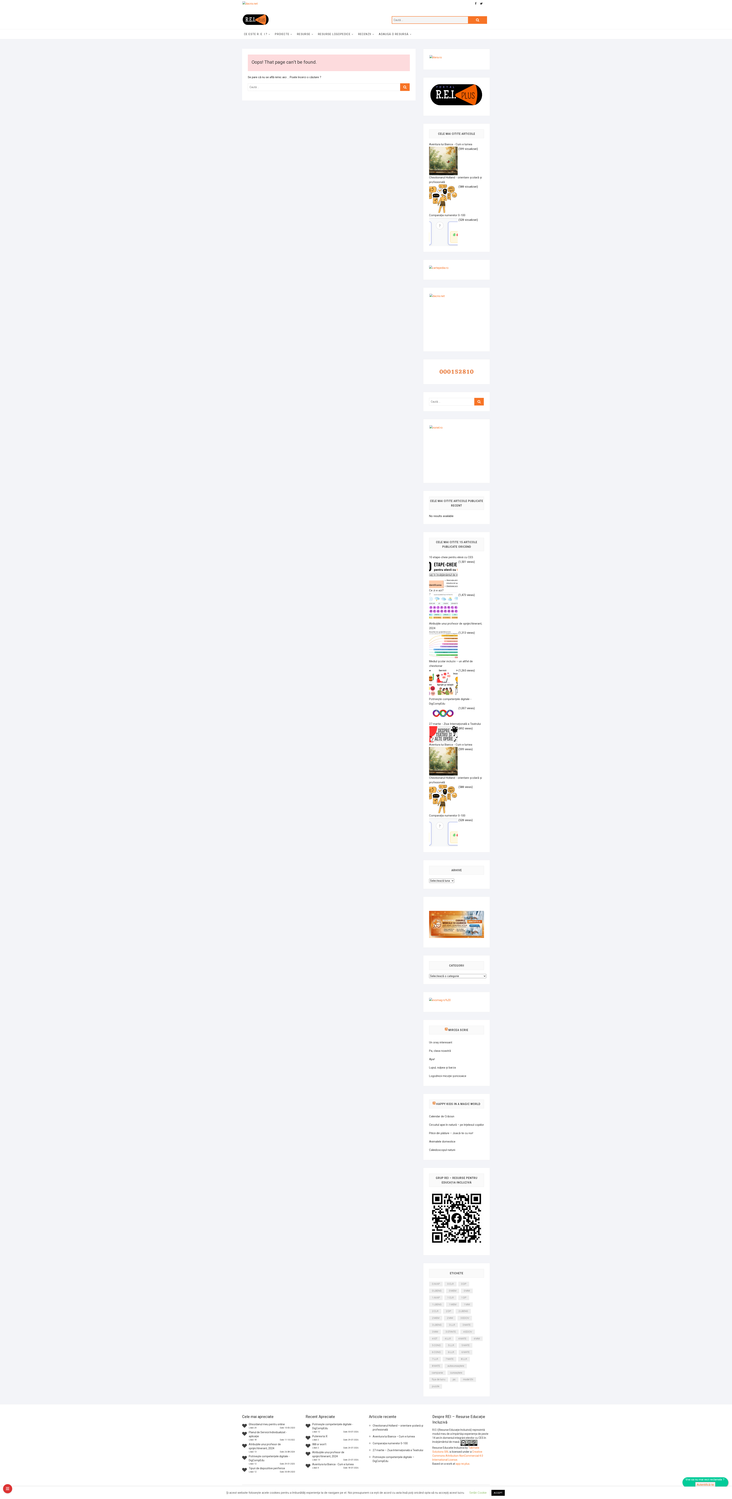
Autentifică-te (705, 1484)
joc (454, 1379)
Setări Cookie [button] (478, 1492)
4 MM (477, 1338)
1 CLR (450, 1297)
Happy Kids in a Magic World (458, 1104)
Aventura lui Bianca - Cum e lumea (333, 1464)
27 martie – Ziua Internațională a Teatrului (398, 1450)
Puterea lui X (319, 1436)
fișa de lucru (438, 1379)
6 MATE (466, 1352)
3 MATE (466, 1324)
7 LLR (435, 1359)
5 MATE (466, 1345)
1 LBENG (436, 1304)
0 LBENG (436, 1290)
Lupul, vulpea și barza (442, 1067)
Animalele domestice (442, 1141)
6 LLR (451, 1352)
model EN (468, 1379)
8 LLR (464, 1359)
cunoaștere (456, 1372)
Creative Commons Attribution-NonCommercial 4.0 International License (457, 1455)
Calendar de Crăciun (441, 1116)
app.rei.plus (463, 1463)
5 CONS (436, 1345)
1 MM (467, 1304)
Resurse (304, 34)
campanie (437, 1372)
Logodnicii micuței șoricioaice (447, 1076)
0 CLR (450, 1283)
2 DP (448, 1311)
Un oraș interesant (440, 1042)
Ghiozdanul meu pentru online (267, 1424)
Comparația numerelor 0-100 (390, 1443)
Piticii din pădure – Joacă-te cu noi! (451, 1133)
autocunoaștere (455, 1365)
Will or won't (319, 1444)
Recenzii (364, 34)
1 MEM (452, 1304)
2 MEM (435, 1318)
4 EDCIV (467, 1331)
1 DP (463, 1297)
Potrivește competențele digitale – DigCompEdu (393, 1459)
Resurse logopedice (334, 34)
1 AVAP (436, 1297)
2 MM (450, 1318)
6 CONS (436, 1352)
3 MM (435, 1331)
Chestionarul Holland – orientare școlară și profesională (398, 1427)
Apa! (432, 1059)
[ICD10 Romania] (456, 913)
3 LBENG (436, 1324)
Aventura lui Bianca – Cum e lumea (394, 1436)
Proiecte (282, 34)
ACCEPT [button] (498, 1492)
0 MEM (452, 1290)
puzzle (435, 1386)
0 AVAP (436, 1283)
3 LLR (452, 1324)
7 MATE (449, 1359)
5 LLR (451, 1345)
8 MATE (436, 1365)
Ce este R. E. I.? (255, 34)
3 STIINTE (450, 1331)
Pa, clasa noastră (440, 1051)
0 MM (467, 1290)
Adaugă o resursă (394, 34)
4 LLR (448, 1338)
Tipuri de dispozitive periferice (267, 1468)
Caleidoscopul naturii (442, 1150)
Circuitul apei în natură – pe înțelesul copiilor (456, 1124)
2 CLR (435, 1311)
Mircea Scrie (458, 1030)
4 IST (434, 1338)
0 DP (463, 1283)
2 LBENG (463, 1311)
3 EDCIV (464, 1318)
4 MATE (462, 1338)
